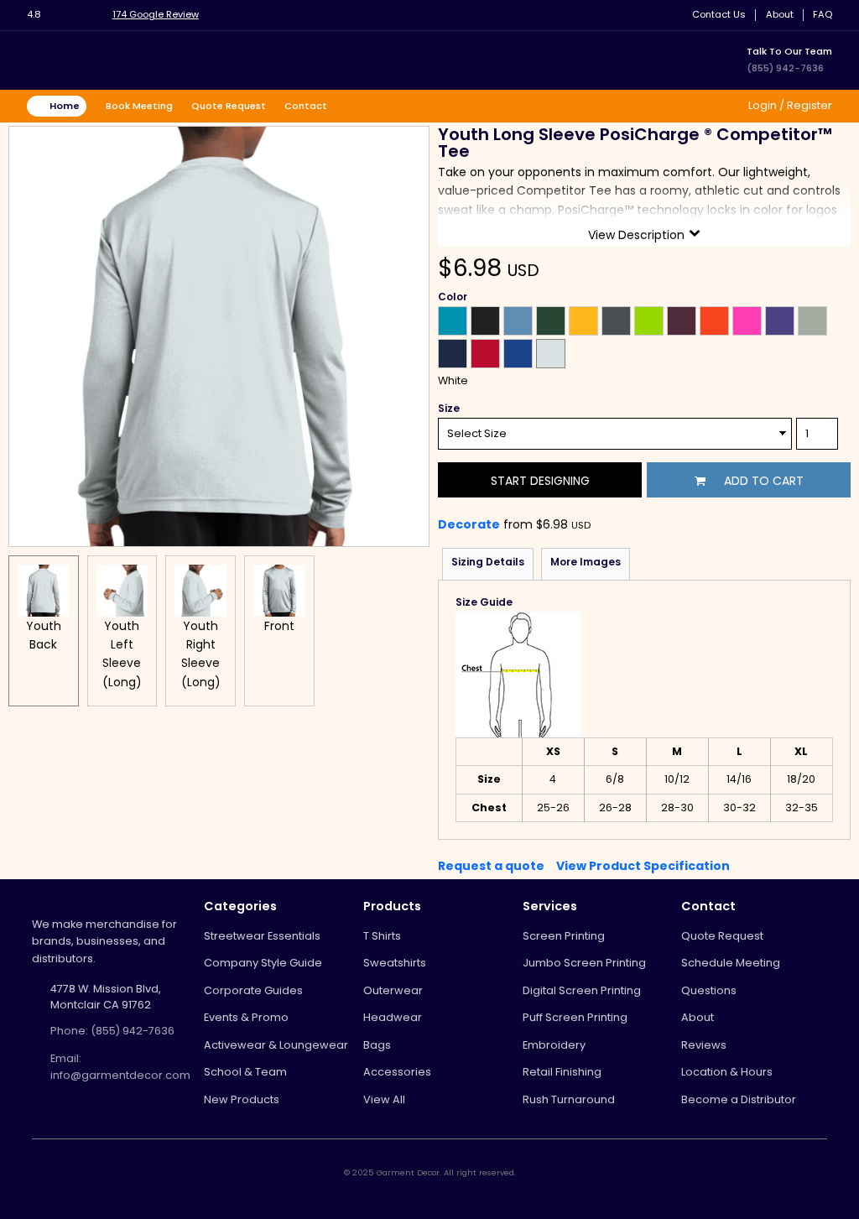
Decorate (469, 524)
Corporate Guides (253, 990)
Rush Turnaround (569, 1099)
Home (64, 105)
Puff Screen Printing (575, 1017)
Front (279, 625)
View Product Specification (643, 865)
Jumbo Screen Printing (584, 963)
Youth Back (43, 635)
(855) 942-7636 (785, 68)
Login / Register (789, 105)
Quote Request (228, 105)
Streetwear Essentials (262, 936)
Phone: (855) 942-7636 (112, 1031)
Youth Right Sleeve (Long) (201, 653)
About (780, 14)
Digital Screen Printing (582, 990)
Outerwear (393, 990)
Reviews (703, 1045)
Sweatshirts (394, 963)
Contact (305, 105)
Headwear (392, 1017)
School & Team (245, 1072)
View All (384, 1099)
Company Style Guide (263, 963)
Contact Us (719, 14)
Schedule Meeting (730, 963)
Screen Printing (564, 936)
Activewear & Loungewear (276, 1045)
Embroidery (554, 1045)
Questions (709, 990)
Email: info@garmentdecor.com (120, 1066)
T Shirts (382, 936)
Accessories (397, 1072)
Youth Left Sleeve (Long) (122, 653)
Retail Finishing (562, 1072)
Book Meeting (139, 105)
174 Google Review (155, 14)
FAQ (822, 14)
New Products (241, 1099)
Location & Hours (727, 1072)
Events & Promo (246, 1017)
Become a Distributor (738, 1099)
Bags (377, 1045)
